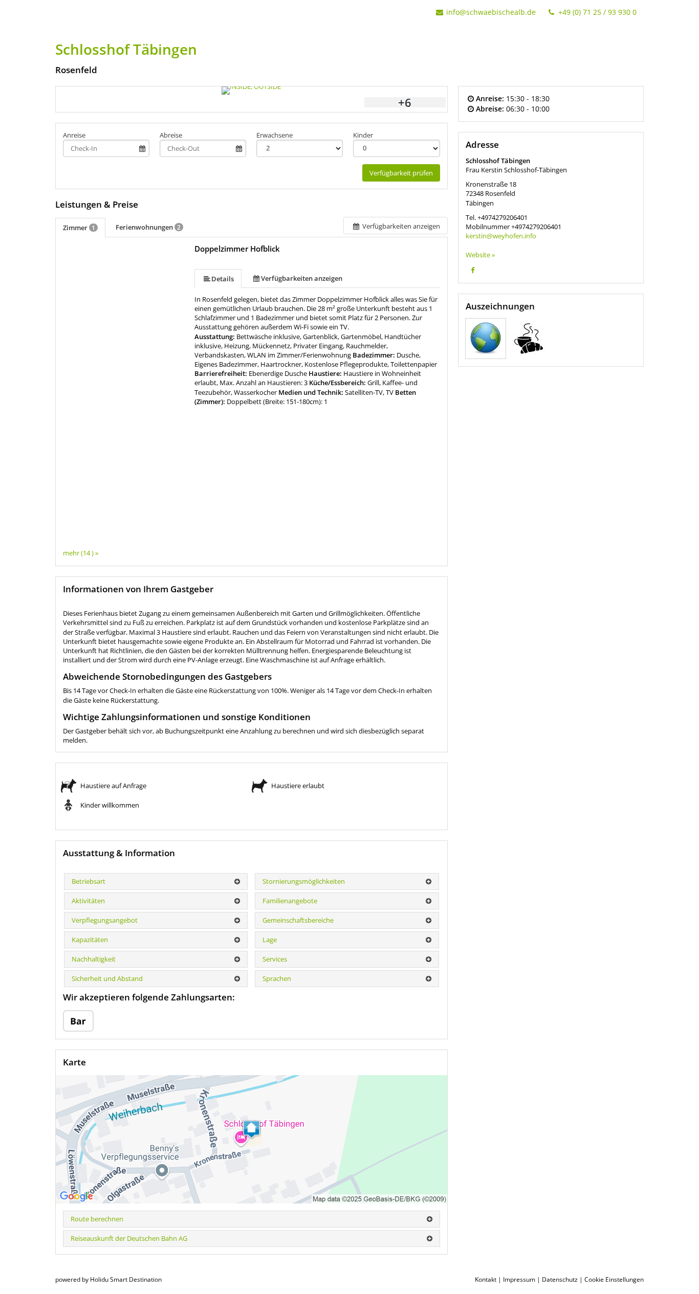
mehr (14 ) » (80, 552)
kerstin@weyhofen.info (501, 235)
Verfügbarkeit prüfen (401, 172)
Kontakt (485, 1279)
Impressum (519, 1279)
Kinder (363, 135)
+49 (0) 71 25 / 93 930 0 (596, 12)
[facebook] (473, 270)
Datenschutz (560, 1279)
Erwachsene (274, 135)
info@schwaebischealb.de (491, 12)
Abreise (171, 135)
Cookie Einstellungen (614, 1279)
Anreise (74, 135)
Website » (480, 254)
